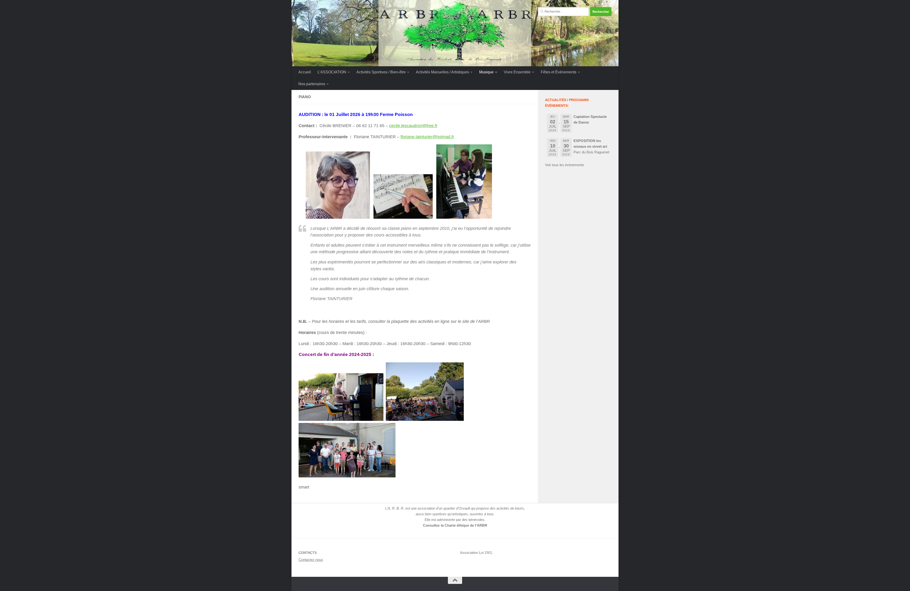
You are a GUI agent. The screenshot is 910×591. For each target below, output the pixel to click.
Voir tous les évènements (564, 165)
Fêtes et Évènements (558, 72)
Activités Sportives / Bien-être (381, 72)
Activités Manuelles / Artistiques (442, 72)
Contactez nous (311, 560)
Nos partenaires (311, 84)
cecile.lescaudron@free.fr (413, 125)
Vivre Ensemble (517, 72)
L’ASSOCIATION (332, 72)
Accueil (304, 72)
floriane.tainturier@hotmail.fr (427, 136)
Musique (486, 72)
